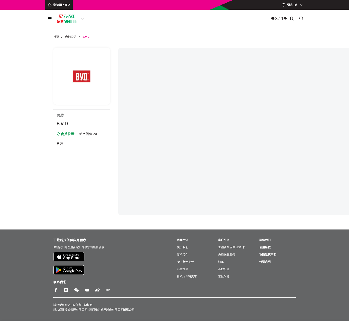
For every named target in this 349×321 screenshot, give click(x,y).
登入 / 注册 (279, 18)
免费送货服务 (226, 254)
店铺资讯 (70, 37)
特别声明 (265, 262)
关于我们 (182, 247)
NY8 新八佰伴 (185, 262)
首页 (56, 37)
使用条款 (265, 247)
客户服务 (223, 240)
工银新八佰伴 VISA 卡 (231, 247)
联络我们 (265, 240)
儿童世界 (182, 269)
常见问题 (223, 276)
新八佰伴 (182, 254)
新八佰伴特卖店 (187, 276)
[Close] (301, 18)
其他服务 (223, 269)
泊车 (221, 262)
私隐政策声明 (267, 254)
